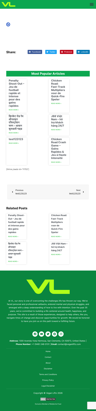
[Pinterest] (54, 334)
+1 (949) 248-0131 (40, 344)
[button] (92, 4)
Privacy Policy (48, 380)
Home (48, 351)
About (48, 363)
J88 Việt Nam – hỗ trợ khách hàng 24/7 (57, 121)
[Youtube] (41, 334)
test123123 (16, 139)
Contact (48, 357)
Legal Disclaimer (48, 386)
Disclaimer (48, 369)
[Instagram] (61, 334)
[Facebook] (35, 334)
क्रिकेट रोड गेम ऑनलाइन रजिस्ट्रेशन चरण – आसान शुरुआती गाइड (16, 122)
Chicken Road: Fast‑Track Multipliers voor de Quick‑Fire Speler (58, 90)
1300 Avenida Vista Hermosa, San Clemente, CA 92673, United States (52, 341)
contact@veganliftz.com (69, 344)
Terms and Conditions (48, 374)
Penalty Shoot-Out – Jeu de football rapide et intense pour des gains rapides (16, 93)
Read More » (14, 110)
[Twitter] (48, 334)
